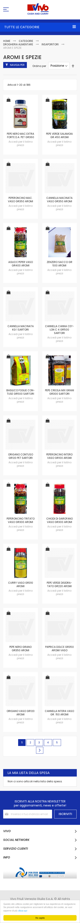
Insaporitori (50, 44)
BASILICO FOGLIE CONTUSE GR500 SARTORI (20, 392)
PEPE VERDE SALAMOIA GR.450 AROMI (59, 135)
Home (7, 41)
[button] (8, 100)
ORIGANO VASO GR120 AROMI (21, 712)
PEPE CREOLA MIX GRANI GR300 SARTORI (59, 392)
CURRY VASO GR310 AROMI (20, 584)
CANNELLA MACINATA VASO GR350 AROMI (59, 199)
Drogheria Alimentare (18, 44)
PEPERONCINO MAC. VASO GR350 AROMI (20, 199)
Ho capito (40, 917)
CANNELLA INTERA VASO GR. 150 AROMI (59, 712)
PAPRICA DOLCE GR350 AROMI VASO (59, 648)
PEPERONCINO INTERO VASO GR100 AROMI (59, 456)
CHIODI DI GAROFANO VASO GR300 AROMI (59, 520)
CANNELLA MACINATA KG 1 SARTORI (20, 327)
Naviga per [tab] (17, 65)
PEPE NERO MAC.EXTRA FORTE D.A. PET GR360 (20, 135)
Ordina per (39, 66)
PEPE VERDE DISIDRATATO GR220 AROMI (59, 584)
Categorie (26, 41)
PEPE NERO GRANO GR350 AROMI (20, 648)
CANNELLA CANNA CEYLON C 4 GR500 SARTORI (59, 329)
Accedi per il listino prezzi (21, 143)
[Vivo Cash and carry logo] (40, 9)
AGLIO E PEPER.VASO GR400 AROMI (20, 263)
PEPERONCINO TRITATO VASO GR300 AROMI (21, 520)
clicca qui (22, 910)
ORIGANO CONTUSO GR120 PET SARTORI (20, 456)
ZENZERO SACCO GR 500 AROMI (59, 263)
